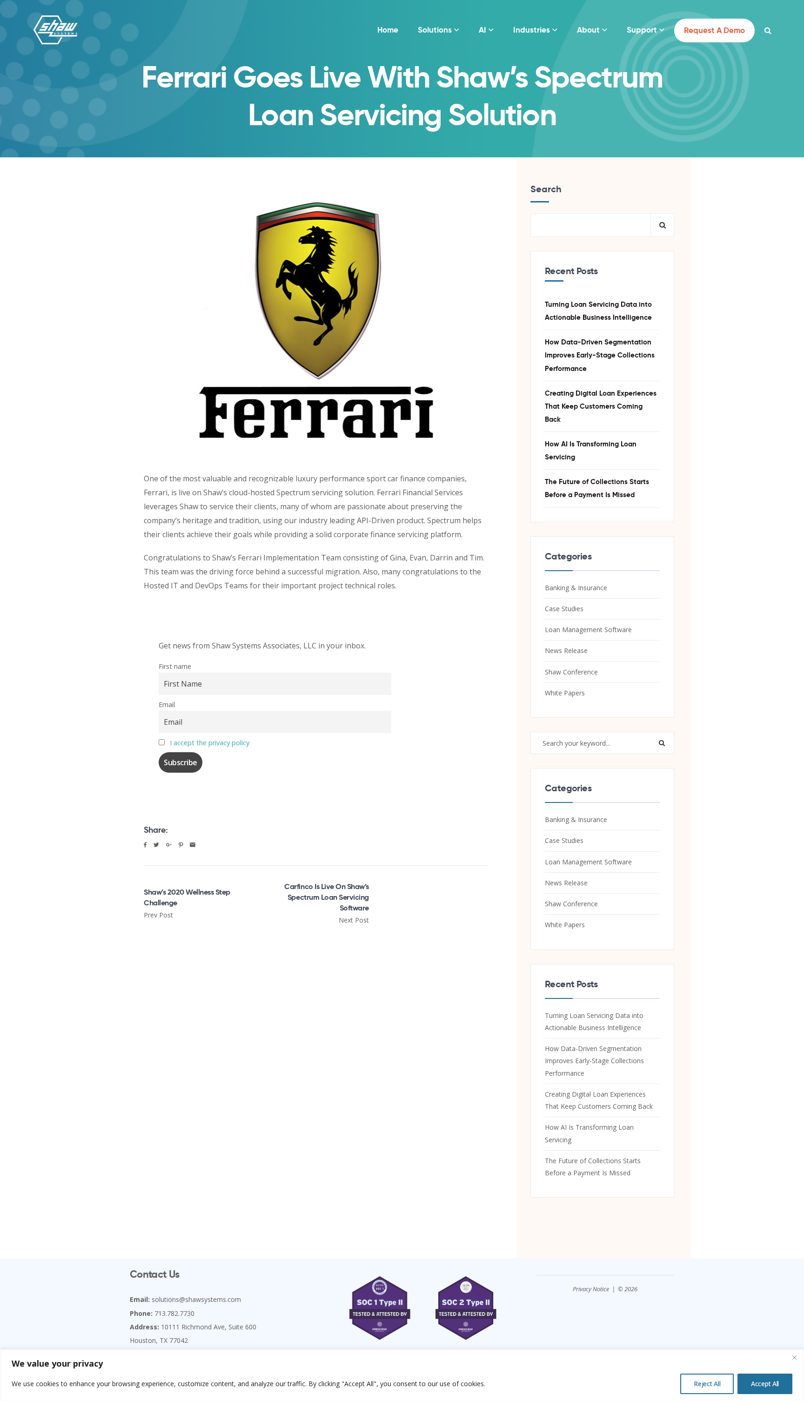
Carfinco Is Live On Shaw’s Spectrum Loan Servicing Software (326, 897)
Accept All (765, 1383)
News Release (566, 650)
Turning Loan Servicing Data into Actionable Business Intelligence (598, 311)
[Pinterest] (181, 844)
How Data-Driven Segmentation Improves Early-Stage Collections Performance (600, 354)
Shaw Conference (571, 671)
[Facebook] (145, 844)
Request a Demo (714, 30)
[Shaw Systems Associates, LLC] (56, 30)
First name (175, 666)
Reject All (707, 1383)
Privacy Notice (591, 1289)
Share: (156, 829)
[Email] (192, 844)
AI (482, 30)
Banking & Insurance (576, 587)
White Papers (565, 692)
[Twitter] (156, 844)
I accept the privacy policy (209, 742)
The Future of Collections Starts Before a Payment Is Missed (597, 488)
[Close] (794, 1357)
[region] (402, 1375)
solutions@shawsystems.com (196, 1299)
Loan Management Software (588, 629)
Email (167, 704)
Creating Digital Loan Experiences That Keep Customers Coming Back (601, 406)
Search (546, 189)
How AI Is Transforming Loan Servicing (590, 450)
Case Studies (564, 608)
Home (387, 30)
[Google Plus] (169, 844)
